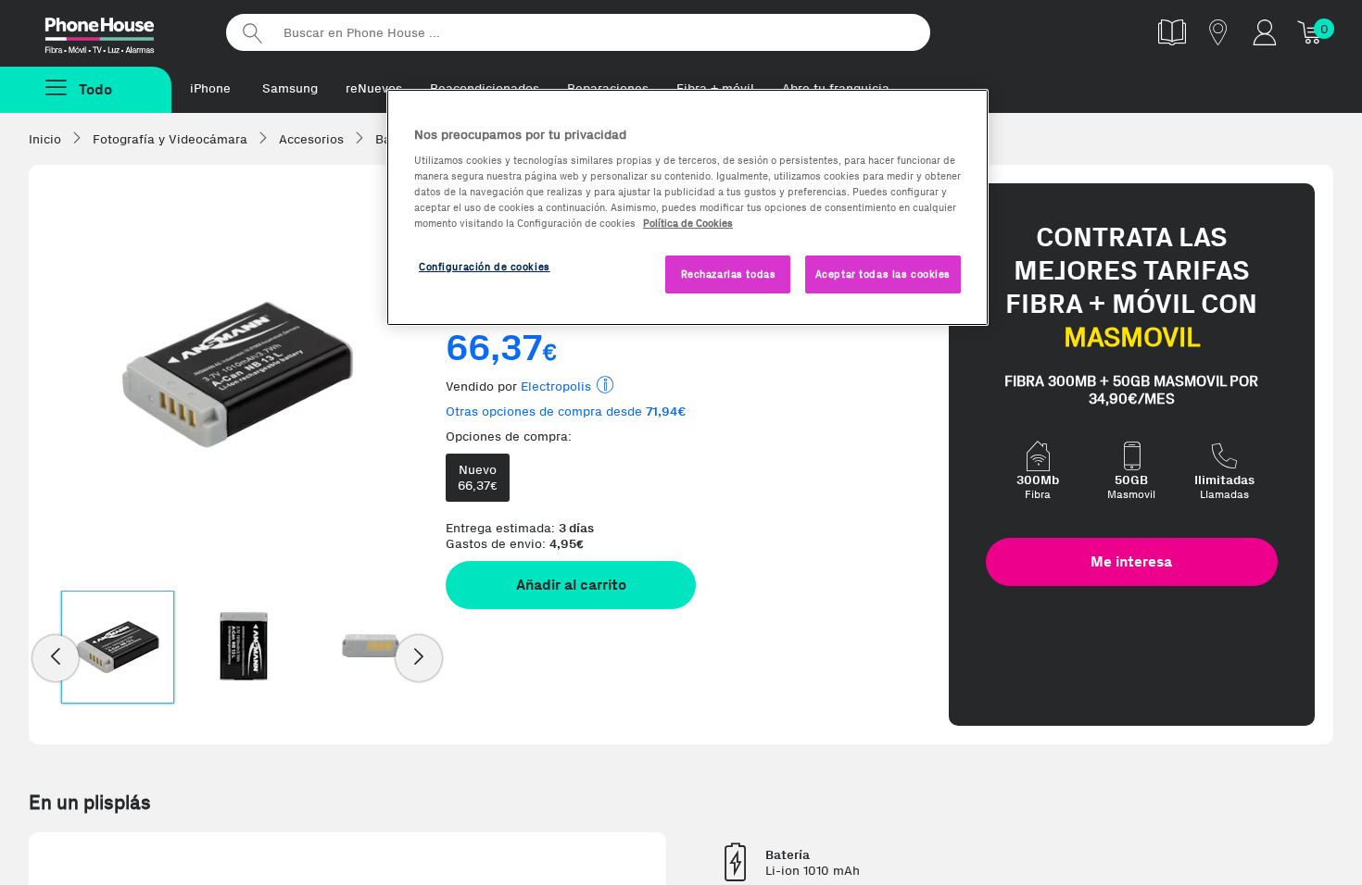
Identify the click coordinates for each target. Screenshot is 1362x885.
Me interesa (1131, 561)
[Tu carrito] (1311, 32)
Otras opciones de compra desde (566, 411)
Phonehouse (116, 31)
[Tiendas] (1218, 32)
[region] (687, 208)
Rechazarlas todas (728, 274)
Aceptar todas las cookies (883, 274)
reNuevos (374, 88)
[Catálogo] (1172, 32)
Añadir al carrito (571, 584)
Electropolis (556, 386)
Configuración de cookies (484, 266)
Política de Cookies (688, 223)
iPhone (210, 88)
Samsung (290, 88)
